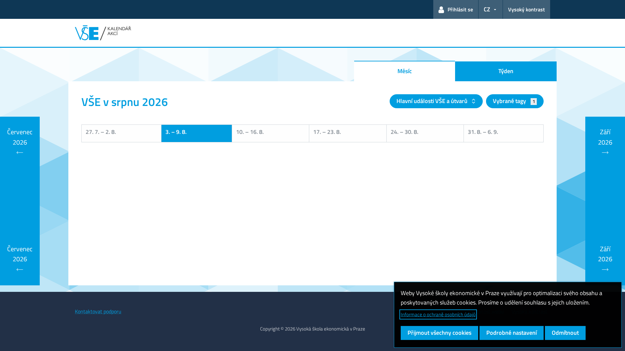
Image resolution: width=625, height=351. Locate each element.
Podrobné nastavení (511, 332)
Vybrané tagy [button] (514, 101)
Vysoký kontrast (526, 9)
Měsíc (404, 71)
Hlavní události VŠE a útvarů (432, 101)
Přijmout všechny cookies (439, 332)
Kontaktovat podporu (98, 311)
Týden (505, 71)
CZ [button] (487, 9)
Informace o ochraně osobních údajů (438, 314)
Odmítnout (565, 332)
